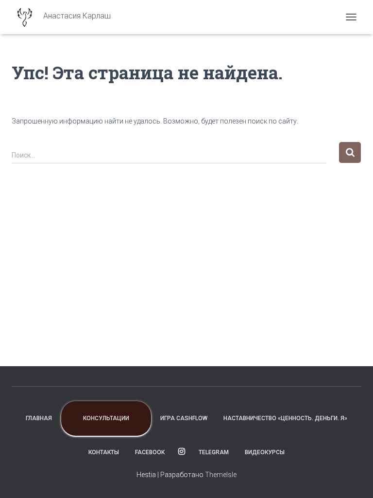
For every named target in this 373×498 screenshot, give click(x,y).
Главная (39, 418)
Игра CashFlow (183, 418)
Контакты (103, 452)
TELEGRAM (214, 452)
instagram (181, 452)
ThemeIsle (221, 475)
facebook (150, 452)
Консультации (106, 418)
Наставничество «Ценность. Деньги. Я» (285, 418)
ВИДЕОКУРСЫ (265, 452)
